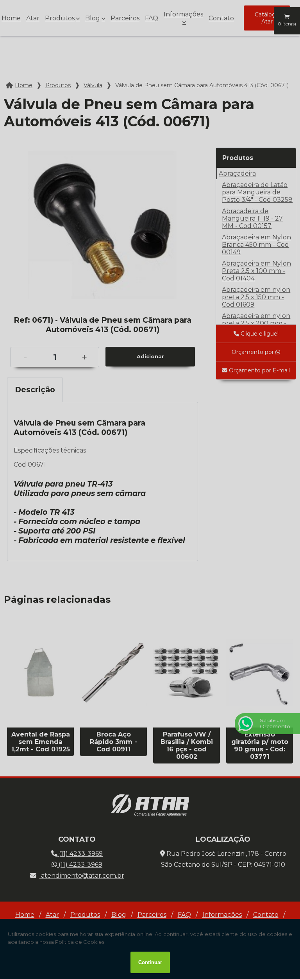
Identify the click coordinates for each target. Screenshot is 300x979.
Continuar (150, 962)
